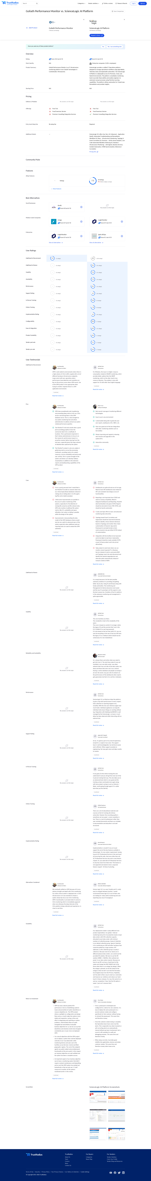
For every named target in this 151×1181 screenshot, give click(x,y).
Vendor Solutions (111, 1157)
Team (66, 1159)
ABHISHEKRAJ (101, 574)
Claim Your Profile (112, 1159)
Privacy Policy (45, 1172)
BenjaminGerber (102, 654)
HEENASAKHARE (102, 883)
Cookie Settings (85, 1172)
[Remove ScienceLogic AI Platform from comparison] (124, 19)
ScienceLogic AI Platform (99, 28)
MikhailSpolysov (102, 805)
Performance (29, 286)
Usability (28, 272)
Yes (103, 46)
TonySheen (100, 1000)
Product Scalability (31, 335)
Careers (67, 1161)
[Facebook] (115, 1172)
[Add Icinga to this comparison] (81, 222)
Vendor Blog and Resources (114, 1161)
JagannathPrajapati (102, 735)
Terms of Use (29, 1172)
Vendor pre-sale (30, 349)
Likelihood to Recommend (33, 258)
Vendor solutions (93, 3)
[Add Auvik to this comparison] (81, 207)
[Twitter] (119, 1172)
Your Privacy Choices (57, 1172)
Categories (81, 3)
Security (37, 1172)
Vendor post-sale (30, 342)
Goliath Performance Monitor (61, 28)
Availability (29, 279)
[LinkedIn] (123, 1172)
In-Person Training (31, 300)
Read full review (57, 396)
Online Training (30, 307)
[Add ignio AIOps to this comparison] (122, 236)
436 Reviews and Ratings (95, 30)
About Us (67, 1157)
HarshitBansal (101, 842)
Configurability (30, 321)
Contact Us (68, 1165)
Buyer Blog (89, 1159)
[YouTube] (110, 1172)
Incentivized (56, 392)
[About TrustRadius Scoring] (50, 59)
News (66, 1163)
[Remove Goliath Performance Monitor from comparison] (84, 19)
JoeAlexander (60, 366)
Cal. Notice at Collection (72, 1172)
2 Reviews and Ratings (54, 30)
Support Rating (30, 293)
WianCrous (100, 405)
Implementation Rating (32, 314)
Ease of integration (31, 328)
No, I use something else (115, 46)
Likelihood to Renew (31, 265)
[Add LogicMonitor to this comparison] (122, 222)
